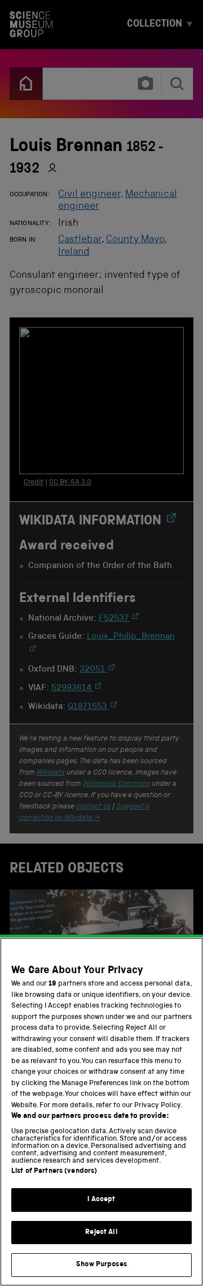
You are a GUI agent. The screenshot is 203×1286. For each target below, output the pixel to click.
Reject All (101, 1232)
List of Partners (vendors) (54, 1171)
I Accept (101, 1199)
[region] (101, 1111)
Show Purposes (101, 1264)
